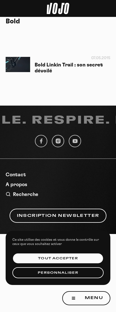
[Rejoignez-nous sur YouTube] (75, 141)
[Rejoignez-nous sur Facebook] (41, 141)
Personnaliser (58, 272)
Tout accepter (58, 258)
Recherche (25, 194)
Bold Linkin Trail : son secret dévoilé (69, 68)
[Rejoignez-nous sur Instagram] (58, 141)
